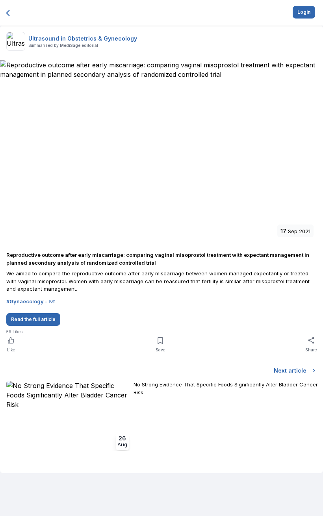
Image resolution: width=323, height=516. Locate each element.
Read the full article (33, 319)
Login (303, 12)
